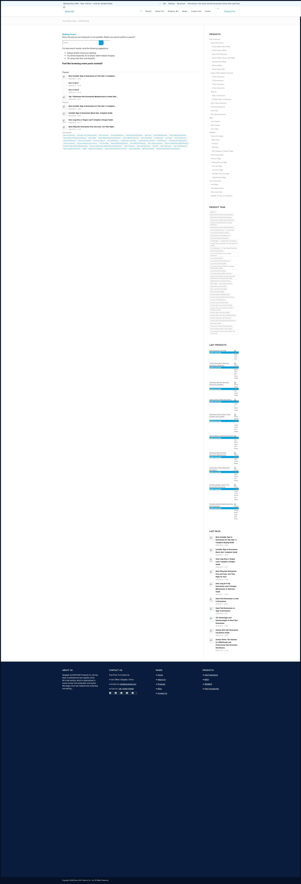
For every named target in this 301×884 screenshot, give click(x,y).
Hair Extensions (158, 138)
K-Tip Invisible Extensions (229, 248)
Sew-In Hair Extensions (143, 146)
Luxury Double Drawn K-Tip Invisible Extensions (220, 254)
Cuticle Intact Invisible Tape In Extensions (222, 220)
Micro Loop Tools (216, 192)
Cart (164, 3)
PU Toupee (214, 129)
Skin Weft (155, 146)
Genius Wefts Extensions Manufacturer (109, 138)
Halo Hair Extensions (180, 138)
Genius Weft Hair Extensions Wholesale (74, 138)
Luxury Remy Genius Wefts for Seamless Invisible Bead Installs (222, 267)
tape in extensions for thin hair (71, 149)
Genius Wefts (92, 138)
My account (181, 3)
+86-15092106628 (126, 688)
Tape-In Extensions (165, 146)
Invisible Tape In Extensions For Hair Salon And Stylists (224, 244)
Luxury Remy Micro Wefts (217, 271)
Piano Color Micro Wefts (217, 292)
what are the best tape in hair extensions (168, 149)
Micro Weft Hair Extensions (138, 143)
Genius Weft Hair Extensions (178, 135)
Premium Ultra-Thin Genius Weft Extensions (223, 320)
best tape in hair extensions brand (87, 135)
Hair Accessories (215, 181)
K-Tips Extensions (218, 77)
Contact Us (162, 693)
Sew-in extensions (129, 146)
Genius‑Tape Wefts (146, 138)
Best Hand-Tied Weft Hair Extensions (221, 217)
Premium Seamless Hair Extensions (220, 318)
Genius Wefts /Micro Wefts (221, 46)
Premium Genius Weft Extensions (220, 294)
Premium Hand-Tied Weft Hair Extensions (222, 297)
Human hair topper (217, 136)
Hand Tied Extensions (69, 140)
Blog (160, 688)
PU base (215, 143)
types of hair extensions (95, 149)
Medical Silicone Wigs (219, 162)
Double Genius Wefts (219, 50)
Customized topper (217, 155)
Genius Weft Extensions (160, 135)
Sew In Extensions (217, 43)
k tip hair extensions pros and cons (87, 143)
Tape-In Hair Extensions (180, 146)
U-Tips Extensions (218, 88)
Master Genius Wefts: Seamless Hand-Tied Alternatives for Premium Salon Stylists (222, 277)
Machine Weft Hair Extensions (119, 143)
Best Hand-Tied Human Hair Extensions (221, 215)
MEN (211, 118)
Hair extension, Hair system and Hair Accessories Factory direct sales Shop (214, 3)
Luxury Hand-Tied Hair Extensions (220, 261)
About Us (162, 679)
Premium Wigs (216, 158)
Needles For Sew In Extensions (221, 196)
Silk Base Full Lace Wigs (220, 173)
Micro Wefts (213, 283)
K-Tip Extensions (162, 140)
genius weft (148, 135)
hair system (169, 138)
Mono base (216, 140)
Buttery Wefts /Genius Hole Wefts (223, 58)
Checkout (171, 3)
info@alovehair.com (128, 684)
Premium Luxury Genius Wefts (219, 302)
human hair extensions (84, 140)
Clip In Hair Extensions (117, 135)
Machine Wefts (217, 65)
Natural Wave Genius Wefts (218, 286)
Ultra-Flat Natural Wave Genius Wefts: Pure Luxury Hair (222, 332)
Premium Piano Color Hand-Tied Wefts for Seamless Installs (222, 309)
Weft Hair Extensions (148, 149)
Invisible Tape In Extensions (221, 99)
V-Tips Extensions (218, 84)
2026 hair (213, 212)
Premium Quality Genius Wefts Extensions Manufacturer (106, 146)
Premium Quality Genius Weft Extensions (176, 143)
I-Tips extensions (218, 80)
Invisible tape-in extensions (128, 140)
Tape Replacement (217, 188)
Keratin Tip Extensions (216, 251)
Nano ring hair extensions (155, 143)
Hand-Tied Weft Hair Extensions (219, 238)
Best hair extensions (69, 135)
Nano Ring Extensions (218, 114)
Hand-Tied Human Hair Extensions (220, 235)
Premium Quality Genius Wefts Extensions (75, 146)
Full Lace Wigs (217, 166)
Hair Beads (214, 184)
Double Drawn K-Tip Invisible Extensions (222, 227)
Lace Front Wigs (104, 143)
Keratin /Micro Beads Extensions (222, 73)
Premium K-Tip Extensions (218, 300)
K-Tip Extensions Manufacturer (178, 140)
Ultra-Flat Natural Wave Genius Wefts (221, 329)
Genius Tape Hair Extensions (134, 135)
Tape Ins (214, 92)
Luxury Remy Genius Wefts (218, 263)
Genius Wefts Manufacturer (131, 138)
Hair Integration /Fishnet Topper (222, 151)
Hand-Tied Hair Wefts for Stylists (219, 233)
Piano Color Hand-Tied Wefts (218, 289)
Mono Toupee (215, 125)
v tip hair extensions (134, 149)
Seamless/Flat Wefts (219, 61)
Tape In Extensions (218, 95)
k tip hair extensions (69, 143)
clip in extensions (104, 135)
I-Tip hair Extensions (113, 140)
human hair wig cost (99, 140)
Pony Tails (214, 110)
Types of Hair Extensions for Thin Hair (115, 149)
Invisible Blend (214, 241)
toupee (85, 149)
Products (161, 684)
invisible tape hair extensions (147, 140)
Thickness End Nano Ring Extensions (221, 326)
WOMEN (212, 132)
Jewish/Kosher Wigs (219, 177)
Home (74, 20)
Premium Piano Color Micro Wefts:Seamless (223, 315)
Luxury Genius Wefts (216, 258)
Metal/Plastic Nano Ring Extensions (220, 281)
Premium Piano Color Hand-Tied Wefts (221, 305)
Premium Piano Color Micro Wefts (220, 312)
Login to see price (215, 352)
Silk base (215, 147)
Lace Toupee (215, 121)
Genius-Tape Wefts (218, 69)
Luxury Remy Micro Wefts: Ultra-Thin (221, 273)
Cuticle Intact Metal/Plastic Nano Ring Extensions (221, 223)
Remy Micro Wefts (215, 323)
